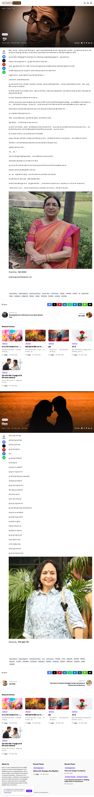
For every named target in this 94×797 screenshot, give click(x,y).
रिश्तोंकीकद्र (48, 661)
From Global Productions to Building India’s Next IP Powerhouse (77, 780)
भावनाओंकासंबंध (33, 661)
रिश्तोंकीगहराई (56, 661)
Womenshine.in (43, 792)
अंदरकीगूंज (62, 293)
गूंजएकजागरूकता (85, 293)
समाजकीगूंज (57, 296)
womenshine (54, 293)
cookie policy (7, 792)
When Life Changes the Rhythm (45, 771)
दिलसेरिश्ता (82, 659)
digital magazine (23, 293)
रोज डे (74, 347)
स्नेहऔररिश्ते (11, 664)
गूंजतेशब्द (11, 296)
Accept (29, 791)
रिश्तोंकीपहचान (70, 661)
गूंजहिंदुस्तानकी (25, 296)
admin (6, 355)
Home (3, 8)
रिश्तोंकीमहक (76, 661)
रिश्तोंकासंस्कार (41, 661)
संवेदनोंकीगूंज (64, 296)
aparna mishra (13, 293)
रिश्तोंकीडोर (62, 661)
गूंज (79, 293)
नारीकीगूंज (37, 296)
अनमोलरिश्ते (57, 659)
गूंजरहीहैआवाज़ (17, 296)
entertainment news (34, 293)
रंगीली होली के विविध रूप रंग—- (34, 347)
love (43, 659)
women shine (46, 293)
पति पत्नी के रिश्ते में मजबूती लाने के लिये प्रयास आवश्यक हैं (12, 377)
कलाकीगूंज (75, 293)
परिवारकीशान (12, 661)
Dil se (9, 8)
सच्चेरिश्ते (83, 661)
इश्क (49, 347)
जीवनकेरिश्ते (76, 659)
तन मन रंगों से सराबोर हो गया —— (11, 347)
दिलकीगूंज (32, 296)
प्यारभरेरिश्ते (18, 661)
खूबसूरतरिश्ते (69, 659)
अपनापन (63, 659)
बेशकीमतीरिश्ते (25, 661)
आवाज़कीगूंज (68, 293)
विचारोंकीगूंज (50, 296)
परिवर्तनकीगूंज (44, 296)
